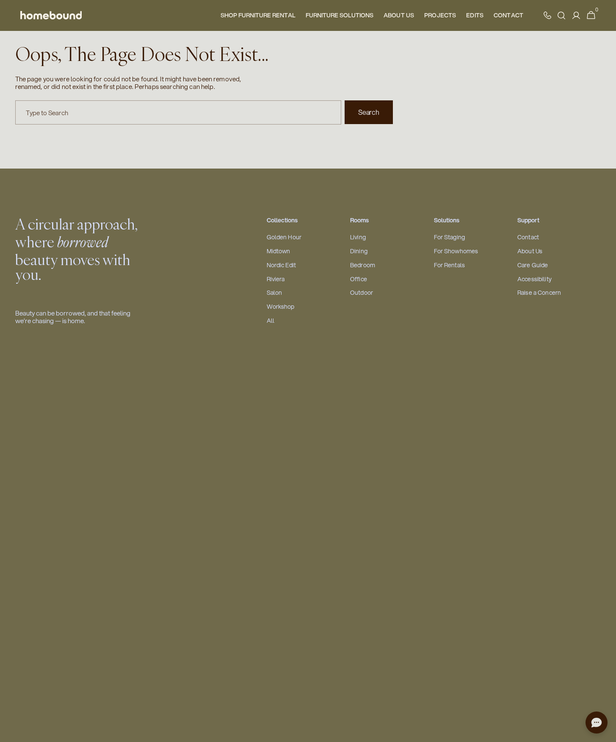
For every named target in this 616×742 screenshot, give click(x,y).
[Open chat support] (597, 723)
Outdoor (361, 292)
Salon (274, 292)
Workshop (281, 306)
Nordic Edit (281, 265)
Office (358, 279)
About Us (529, 251)
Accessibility (534, 279)
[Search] (561, 15)
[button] (591, 15)
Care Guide (532, 265)
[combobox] (178, 112)
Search (368, 112)
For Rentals (449, 265)
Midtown (278, 251)
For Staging (449, 237)
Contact (528, 237)
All (270, 320)
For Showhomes (456, 251)
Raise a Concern (539, 292)
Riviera (276, 279)
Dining (358, 251)
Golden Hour (284, 237)
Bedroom (362, 265)
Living (358, 237)
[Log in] (576, 15)
